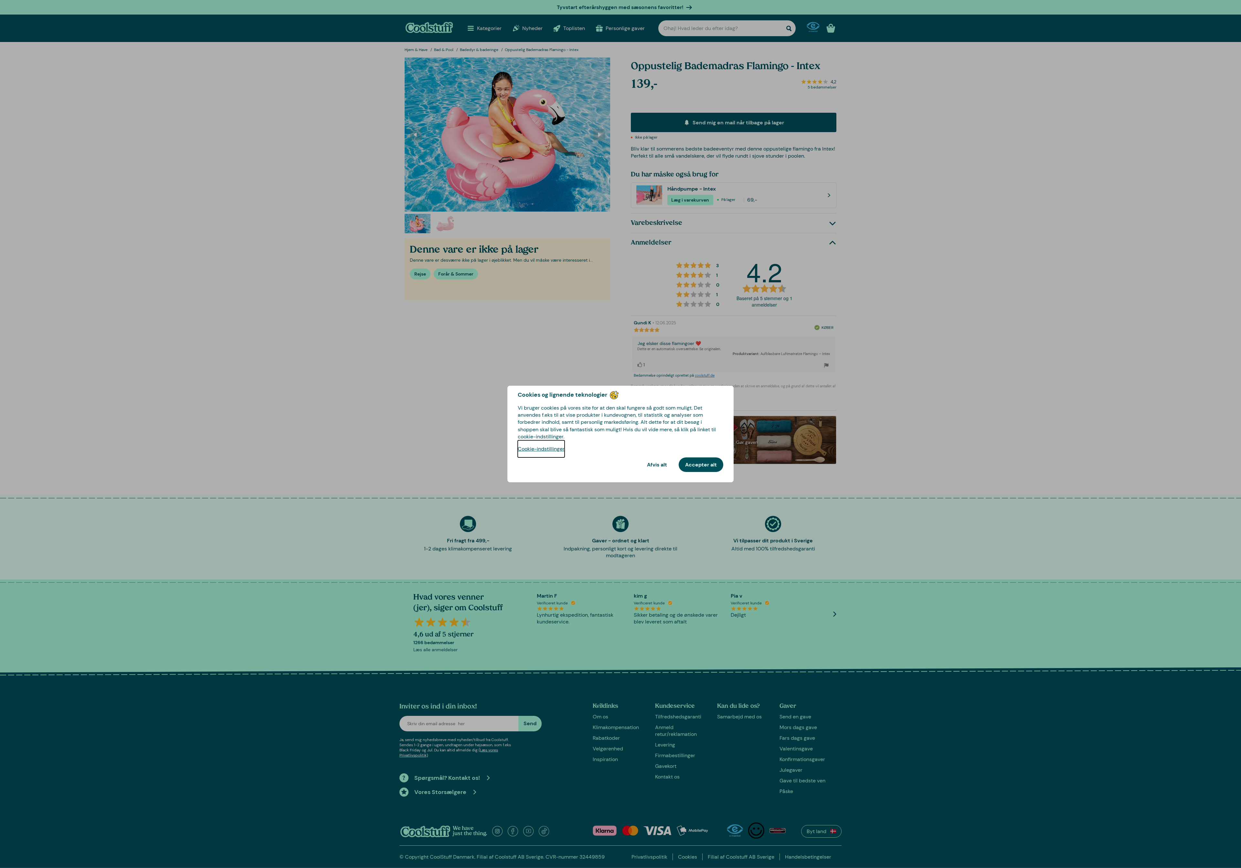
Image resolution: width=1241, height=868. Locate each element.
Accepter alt (701, 464)
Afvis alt (657, 464)
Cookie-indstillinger (541, 448)
